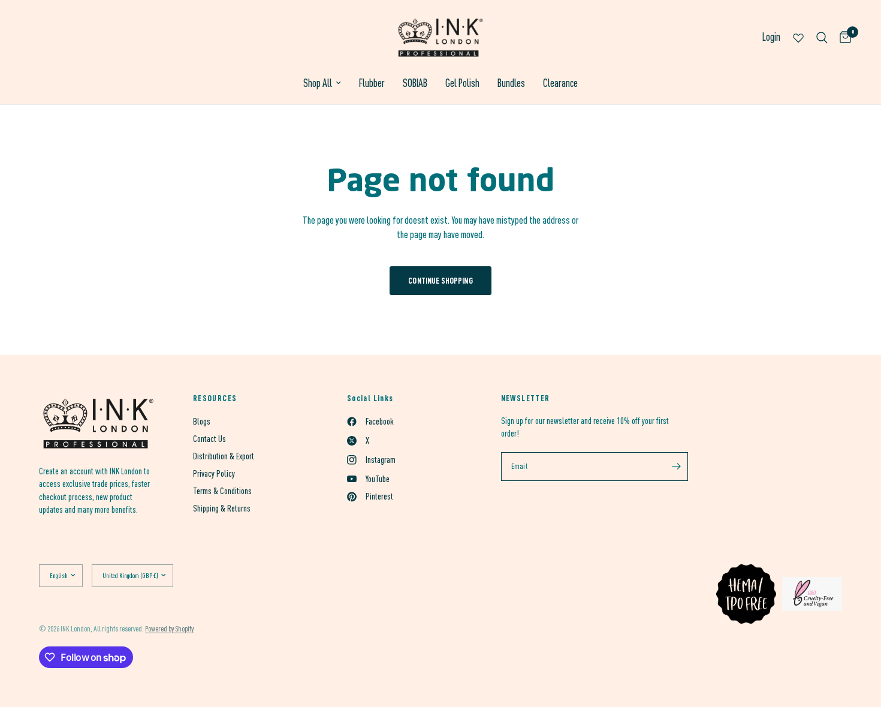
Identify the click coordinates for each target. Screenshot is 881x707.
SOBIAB (415, 83)
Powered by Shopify (169, 628)
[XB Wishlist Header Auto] (798, 37)
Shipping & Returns (222, 508)
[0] (842, 37)
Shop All (317, 83)
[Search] (822, 37)
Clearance (560, 83)
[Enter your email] (676, 466)
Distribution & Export (223, 456)
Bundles (511, 83)
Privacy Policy (214, 473)
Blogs (201, 421)
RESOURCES (215, 398)
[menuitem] (322, 83)
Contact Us (209, 439)
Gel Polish (462, 83)
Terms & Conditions (222, 491)
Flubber (372, 83)
